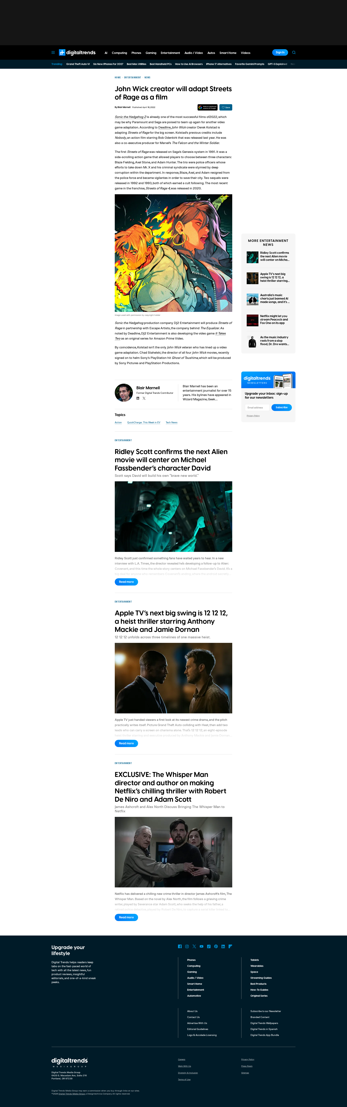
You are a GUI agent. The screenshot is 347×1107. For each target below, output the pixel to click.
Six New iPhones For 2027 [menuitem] (108, 64)
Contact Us (193, 1017)
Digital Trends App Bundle (264, 1034)
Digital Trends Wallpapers (264, 1023)
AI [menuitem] (106, 53)
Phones (191, 960)
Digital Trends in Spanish (264, 1028)
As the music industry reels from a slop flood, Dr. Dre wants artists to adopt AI (274, 342)
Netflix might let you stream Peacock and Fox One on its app (274, 319)
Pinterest (216, 946)
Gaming (192, 972)
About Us (192, 1011)
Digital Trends (70, 57)
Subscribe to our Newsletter (265, 1011)
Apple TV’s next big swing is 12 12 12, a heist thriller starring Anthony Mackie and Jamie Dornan (274, 281)
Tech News (171, 422)
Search (294, 52)
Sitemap (245, 1072)
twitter (144, 398)
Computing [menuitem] (119, 53)
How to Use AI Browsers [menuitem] (189, 64)
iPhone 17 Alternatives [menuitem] (219, 64)
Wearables (256, 966)
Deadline (164, 127)
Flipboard (230, 946)
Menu (53, 52)
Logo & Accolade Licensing (202, 1034)
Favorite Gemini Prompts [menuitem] (249, 64)
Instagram (187, 946)
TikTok (209, 946)
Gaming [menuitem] (151, 53)
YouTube (201, 946)
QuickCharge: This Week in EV (143, 422)
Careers (181, 1059)
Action (118, 422)
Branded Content (259, 1017)
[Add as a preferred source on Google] (208, 107)
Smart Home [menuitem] (228, 53)
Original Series (258, 996)
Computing (193, 966)
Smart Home (194, 984)
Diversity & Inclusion (188, 1072)
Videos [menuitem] (245, 53)
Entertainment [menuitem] (170, 53)
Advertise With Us (197, 1023)
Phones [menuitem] (136, 53)
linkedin (137, 398)
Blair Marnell (124, 107)
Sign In (280, 52)
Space (254, 972)
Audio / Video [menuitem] (194, 53)
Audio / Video (195, 978)
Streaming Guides (261, 978)
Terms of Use (184, 1079)
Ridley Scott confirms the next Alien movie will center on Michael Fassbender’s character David (275, 260)
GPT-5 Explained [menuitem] (277, 64)
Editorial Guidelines (197, 1028)
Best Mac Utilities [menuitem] (136, 64)
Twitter (194, 946)
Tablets (254, 960)
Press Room (246, 1066)
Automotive (194, 996)
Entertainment (195, 990)
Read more (126, 582)
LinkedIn (223, 946)
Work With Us (184, 1066)
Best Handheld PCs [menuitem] (161, 64)
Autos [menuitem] (211, 53)
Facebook (180, 946)
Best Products (258, 984)
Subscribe (282, 407)
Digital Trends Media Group (72, 1093)
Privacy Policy (253, 415)
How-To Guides (259, 990)
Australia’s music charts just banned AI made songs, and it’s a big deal (274, 300)
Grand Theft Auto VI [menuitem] (78, 64)
